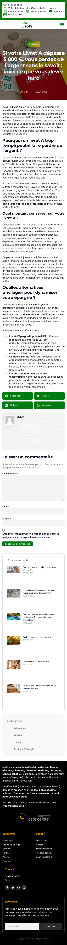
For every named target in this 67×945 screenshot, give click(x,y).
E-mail (6, 518)
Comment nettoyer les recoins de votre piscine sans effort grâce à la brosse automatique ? (38, 617)
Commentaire (10, 473)
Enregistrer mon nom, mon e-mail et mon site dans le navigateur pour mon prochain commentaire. (30, 535)
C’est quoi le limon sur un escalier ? (36, 661)
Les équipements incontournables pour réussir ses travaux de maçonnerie (38, 591)
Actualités (33, 43)
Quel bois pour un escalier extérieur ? (37, 637)
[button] (62, 24)
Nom (5, 506)
